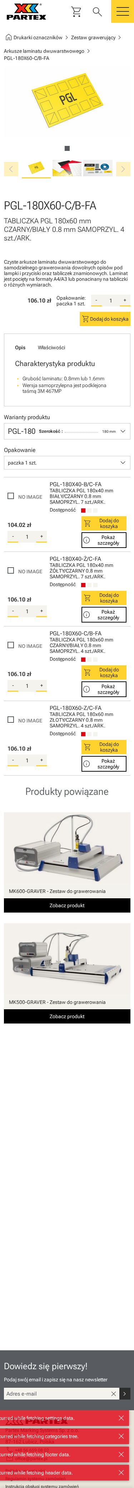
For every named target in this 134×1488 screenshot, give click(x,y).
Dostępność (63, 510)
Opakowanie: (71, 298)
